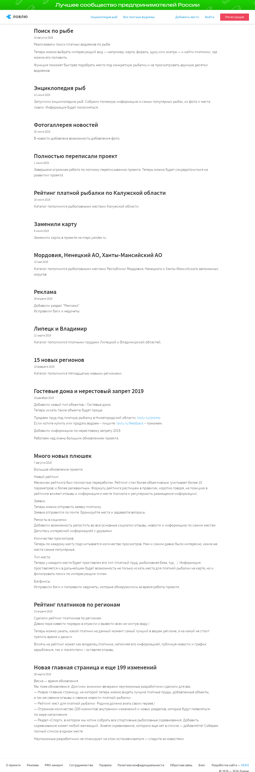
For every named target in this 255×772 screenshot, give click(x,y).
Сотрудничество (81, 765)
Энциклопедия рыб (104, 17)
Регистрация (234, 17)
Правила (105, 765)
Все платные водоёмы (139, 17)
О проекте (13, 765)
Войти (209, 17)
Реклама (33, 765)
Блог (201, 765)
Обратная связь (181, 765)
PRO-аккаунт (54, 765)
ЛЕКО (245, 765)
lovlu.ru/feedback (130, 423)
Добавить (187, 17)
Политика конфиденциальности (141, 765)
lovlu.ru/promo (148, 417)
